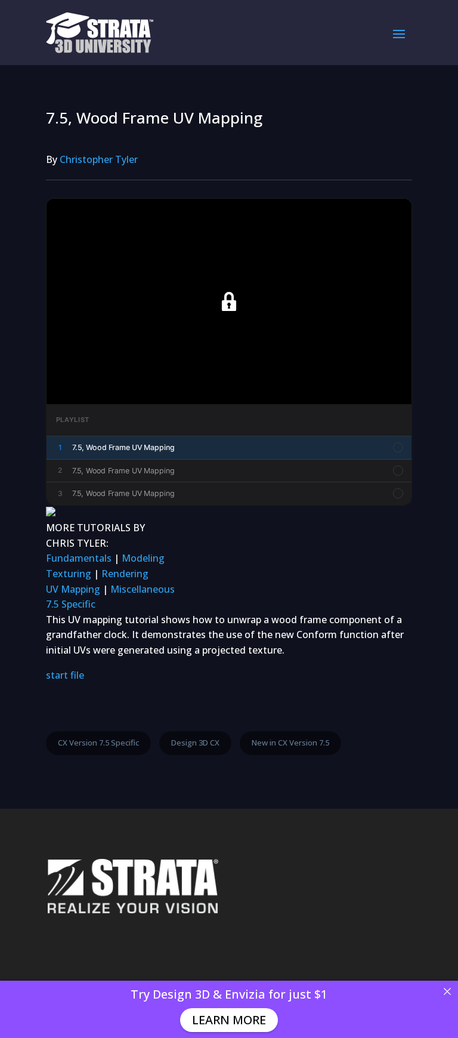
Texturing (68, 573)
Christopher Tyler (99, 159)
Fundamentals (79, 558)
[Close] (447, 991)
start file (65, 675)
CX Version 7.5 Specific (98, 742)
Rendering (124, 573)
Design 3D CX (195, 742)
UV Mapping (73, 589)
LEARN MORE (229, 1020)
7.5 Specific (70, 604)
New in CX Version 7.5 (290, 742)
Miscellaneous (142, 589)
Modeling (143, 558)
